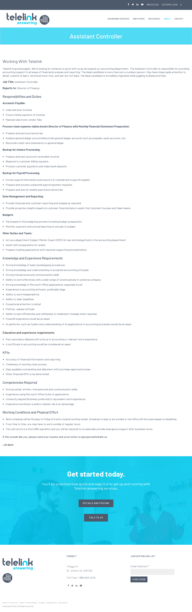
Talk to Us (96, 517)
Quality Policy (52, 603)
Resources (154, 18)
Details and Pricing (96, 503)
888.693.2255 (153, 4)
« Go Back (8, 444)
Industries (139, 18)
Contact (179, 18)
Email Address (139, 566)
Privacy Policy (31, 603)
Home (5, 603)
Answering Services (118, 18)
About (167, 18)
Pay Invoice (63, 603)
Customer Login (170, 4)
